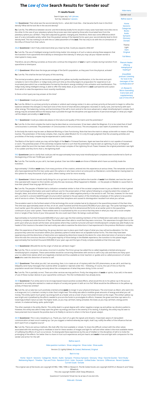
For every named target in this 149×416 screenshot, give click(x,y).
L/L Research (126, 93)
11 (18, 120)
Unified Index (90, 360)
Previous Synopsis (81, 358)
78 (16, 120)
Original (126, 52)
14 (16, 23)
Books (126, 31)
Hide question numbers (56, 345)
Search (29, 358)
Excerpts (79, 360)
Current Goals (71, 362)
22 (18, 48)
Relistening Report (26, 360)
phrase (75, 16)
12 (16, 246)
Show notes (87, 345)
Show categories (74, 345)
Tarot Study (123, 358)
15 (18, 70)
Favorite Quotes (110, 358)
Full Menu (126, 56)
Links (73, 360)
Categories (126, 28)
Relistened (86, 349)
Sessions (126, 26)
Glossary (126, 38)
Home (126, 23)
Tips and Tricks (50, 360)
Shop (100, 358)
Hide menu (126, 10)
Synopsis (126, 36)
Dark (127, 50)
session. (74, 19)
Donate (126, 40)
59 (16, 154)
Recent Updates (122, 360)
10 (16, 179)
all (70, 16)
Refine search (126, 19)
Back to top (74, 353)
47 (16, 70)
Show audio (98, 345)
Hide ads (70, 380)
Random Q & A (63, 360)
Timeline (38, 360)
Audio (126, 33)
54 (16, 100)
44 (16, 318)
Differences (110, 360)
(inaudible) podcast (126, 79)
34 (16, 281)
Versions (100, 360)
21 (18, 263)
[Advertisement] (74, 398)
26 (16, 48)
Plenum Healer (126, 66)
